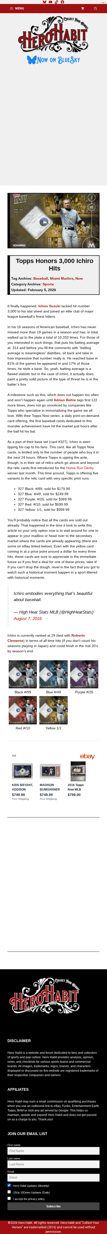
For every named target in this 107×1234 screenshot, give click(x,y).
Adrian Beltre (65, 400)
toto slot (12, 1026)
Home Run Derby (80, 468)
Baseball (40, 278)
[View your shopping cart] (82, 8)
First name (13, 1145)
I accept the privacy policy (29, 1198)
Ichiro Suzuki (49, 306)
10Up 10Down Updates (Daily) (31, 1192)
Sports (48, 284)
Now (79, 278)
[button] (95, 8)
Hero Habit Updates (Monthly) (30, 1185)
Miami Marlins (61, 278)
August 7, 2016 (28, 618)
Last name (13, 1158)
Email (10, 1171)
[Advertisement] (53, 125)
